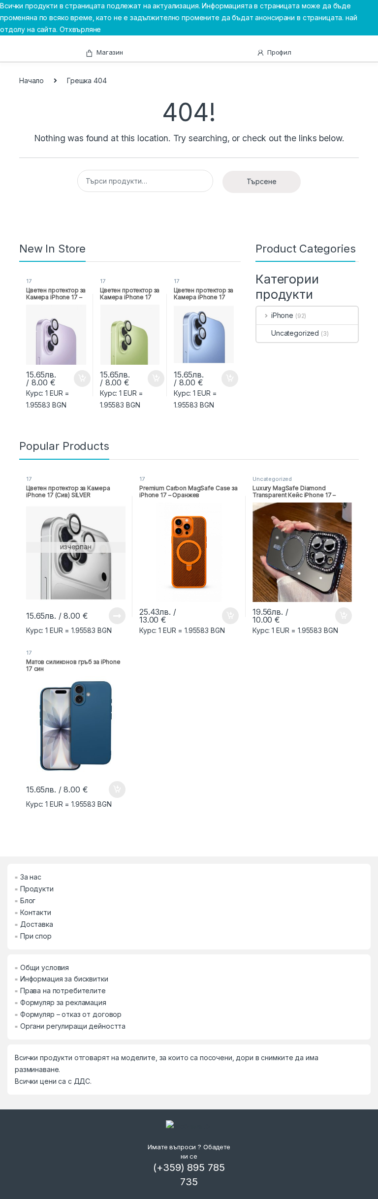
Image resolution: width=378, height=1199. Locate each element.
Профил (279, 52)
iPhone (282, 315)
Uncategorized (295, 333)
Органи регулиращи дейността (73, 1026)
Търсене (262, 181)
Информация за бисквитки (64, 979)
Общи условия (44, 967)
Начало (31, 80)
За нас (30, 877)
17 (29, 281)
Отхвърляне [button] (80, 29)
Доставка (36, 924)
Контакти (35, 912)
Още (117, 615)
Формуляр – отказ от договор (71, 1014)
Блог (27, 900)
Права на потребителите (63, 990)
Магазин (109, 52)
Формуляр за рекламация (63, 1002)
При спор (36, 936)
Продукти (37, 888)
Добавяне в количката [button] (73, 378)
